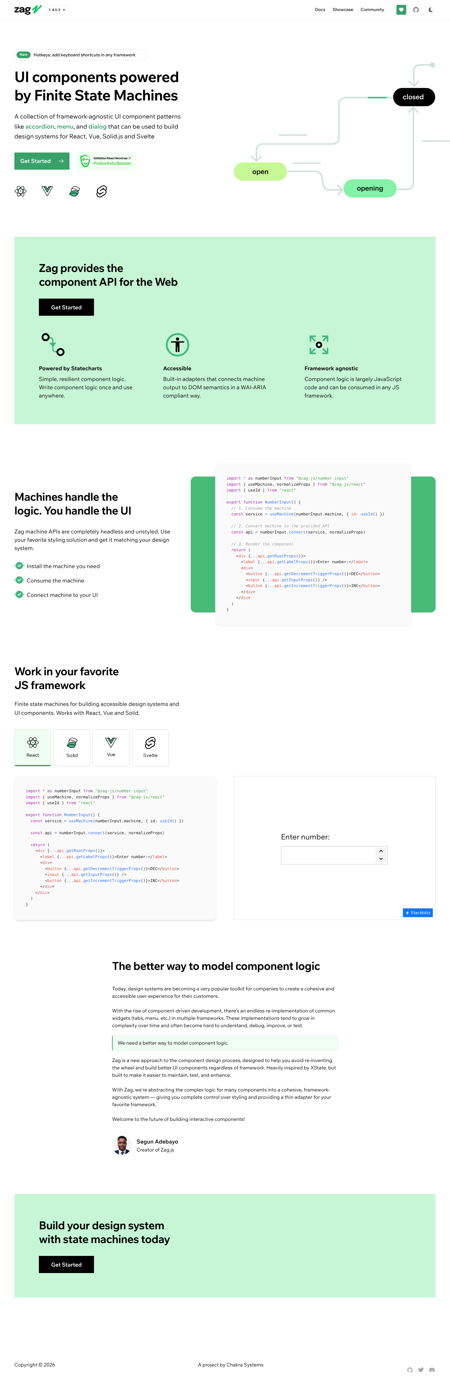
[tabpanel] (115, 848)
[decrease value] (381, 858)
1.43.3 (55, 9)
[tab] (32, 747)
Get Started (66, 307)
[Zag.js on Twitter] (421, 1370)
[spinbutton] (334, 855)
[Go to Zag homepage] (28, 10)
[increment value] (381, 851)
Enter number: (305, 837)
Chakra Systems (245, 1365)
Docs (320, 9)
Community (372, 9)
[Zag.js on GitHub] (410, 1370)
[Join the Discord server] (432, 1370)
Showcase (342, 9)
